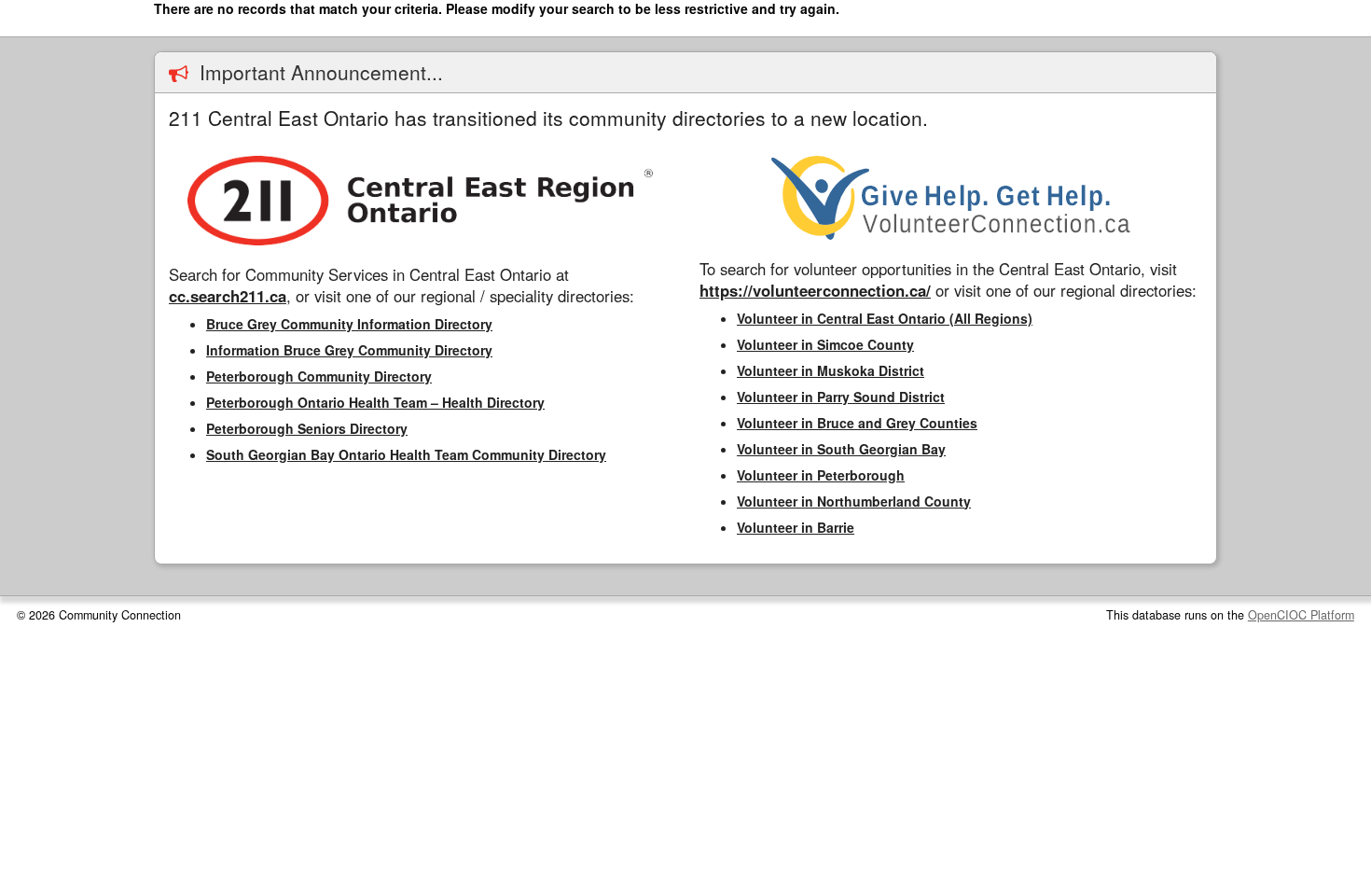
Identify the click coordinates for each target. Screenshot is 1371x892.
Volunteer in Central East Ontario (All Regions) (884, 318)
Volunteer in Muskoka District (830, 370)
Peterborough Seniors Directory (307, 428)
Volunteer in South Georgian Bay (841, 448)
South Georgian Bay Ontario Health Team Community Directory (406, 454)
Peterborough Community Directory (319, 376)
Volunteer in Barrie (795, 527)
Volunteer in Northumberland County (854, 501)
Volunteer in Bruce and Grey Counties (857, 422)
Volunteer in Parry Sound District (841, 396)
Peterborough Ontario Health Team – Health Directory (375, 402)
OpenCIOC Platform (1301, 614)
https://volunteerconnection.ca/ (815, 290)
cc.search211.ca (227, 296)
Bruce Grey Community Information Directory (349, 323)
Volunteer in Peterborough (821, 475)
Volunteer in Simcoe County (825, 344)
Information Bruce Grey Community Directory (349, 350)
